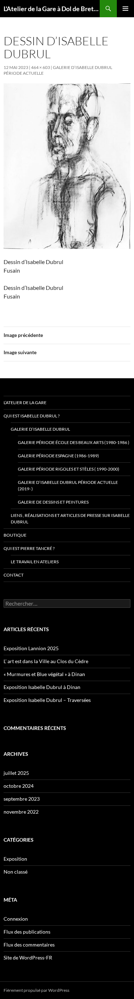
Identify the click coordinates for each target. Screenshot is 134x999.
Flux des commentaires (29, 945)
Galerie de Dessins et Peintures (53, 502)
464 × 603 (40, 67)
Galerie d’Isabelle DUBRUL (40, 429)
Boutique (15, 535)
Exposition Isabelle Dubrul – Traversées (47, 700)
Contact (14, 575)
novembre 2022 (21, 812)
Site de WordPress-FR (28, 957)
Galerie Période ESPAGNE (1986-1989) (58, 455)
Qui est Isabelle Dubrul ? (32, 415)
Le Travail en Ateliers (35, 561)
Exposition (15, 859)
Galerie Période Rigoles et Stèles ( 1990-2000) (68, 469)
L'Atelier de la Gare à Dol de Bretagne (52, 9)
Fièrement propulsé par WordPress (36, 990)
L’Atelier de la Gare (25, 402)
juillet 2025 (16, 773)
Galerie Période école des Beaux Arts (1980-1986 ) (73, 442)
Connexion (16, 919)
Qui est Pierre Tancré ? (29, 548)
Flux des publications (27, 932)
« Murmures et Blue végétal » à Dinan (44, 674)
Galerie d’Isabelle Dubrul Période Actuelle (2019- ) (68, 485)
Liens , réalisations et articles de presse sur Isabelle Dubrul (70, 518)
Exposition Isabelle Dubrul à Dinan (42, 687)
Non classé (16, 872)
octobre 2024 (19, 786)
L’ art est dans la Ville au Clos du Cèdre (46, 661)
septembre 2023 (22, 799)
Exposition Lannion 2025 (31, 648)
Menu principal (125, 8)
